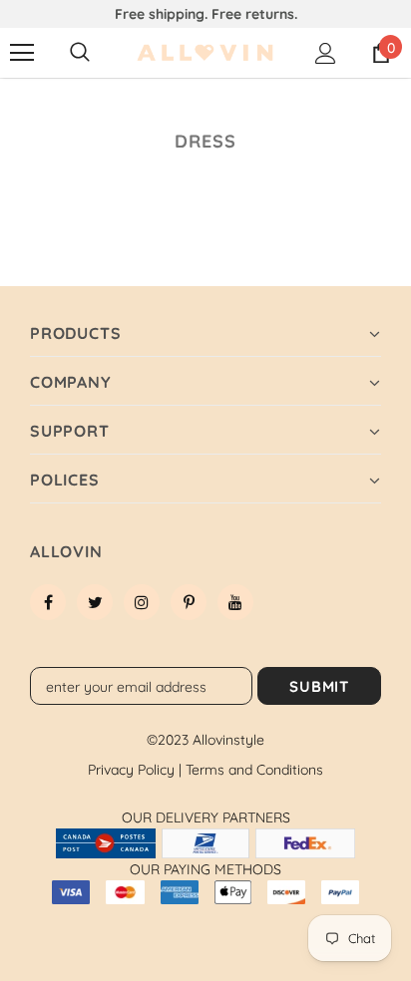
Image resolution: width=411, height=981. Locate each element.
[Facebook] (48, 602)
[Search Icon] (80, 53)
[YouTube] (235, 602)
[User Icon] (325, 53)
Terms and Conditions (254, 770)
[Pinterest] (188, 602)
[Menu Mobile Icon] (22, 53)
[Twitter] (95, 602)
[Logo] (205, 53)
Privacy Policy (135, 770)
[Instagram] (142, 602)
